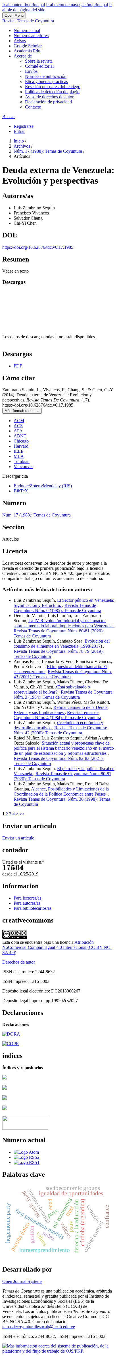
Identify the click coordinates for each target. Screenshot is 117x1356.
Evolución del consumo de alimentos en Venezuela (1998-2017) (62, 644)
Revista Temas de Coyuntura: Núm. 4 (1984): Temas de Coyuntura (57, 715)
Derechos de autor (18, 962)
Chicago (21, 441)
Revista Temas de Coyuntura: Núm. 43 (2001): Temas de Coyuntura (63, 674)
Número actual (27, 30)
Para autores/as (27, 903)
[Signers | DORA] (11, 1034)
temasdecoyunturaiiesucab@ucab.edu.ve (38, 1326)
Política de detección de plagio (52, 91)
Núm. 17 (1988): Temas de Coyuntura (48, 151)
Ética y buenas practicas (46, 81)
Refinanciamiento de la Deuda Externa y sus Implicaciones (61, 710)
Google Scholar (28, 45)
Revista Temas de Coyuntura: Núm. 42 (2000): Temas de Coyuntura (60, 730)
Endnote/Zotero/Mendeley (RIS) (43, 485)
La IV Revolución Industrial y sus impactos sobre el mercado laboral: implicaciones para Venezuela (64, 623)
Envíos (31, 71)
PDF (18, 366)
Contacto (33, 107)
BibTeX (21, 490)
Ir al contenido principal (23, 4)
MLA (19, 456)
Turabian (22, 461)
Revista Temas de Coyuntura (28, 20)
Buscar (8, 116)
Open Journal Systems (22, 1281)
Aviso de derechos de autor (49, 96)
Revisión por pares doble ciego (52, 86)
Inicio (19, 141)
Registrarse (24, 126)
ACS (18, 425)
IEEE (19, 451)
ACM (19, 420)
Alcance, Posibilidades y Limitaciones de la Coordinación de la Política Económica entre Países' (61, 791)
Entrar (19, 131)
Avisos (20, 40)
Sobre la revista (39, 61)
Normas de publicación (45, 76)
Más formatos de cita (22, 411)
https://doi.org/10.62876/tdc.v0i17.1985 (37, 247)
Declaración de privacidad (48, 101)
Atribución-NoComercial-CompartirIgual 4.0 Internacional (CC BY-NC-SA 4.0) (57, 947)
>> (22, 813)
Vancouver (23, 466)
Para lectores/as (27, 898)
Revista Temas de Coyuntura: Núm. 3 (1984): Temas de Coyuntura (64, 695)
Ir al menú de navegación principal (77, 4)
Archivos (22, 146)
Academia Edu (27, 50)
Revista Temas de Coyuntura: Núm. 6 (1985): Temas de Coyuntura (57, 608)
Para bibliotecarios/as (32, 908)
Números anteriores (31, 35)
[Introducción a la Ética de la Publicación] (10, 1043)
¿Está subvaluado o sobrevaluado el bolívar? (52, 689)
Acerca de (23, 56)
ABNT (20, 435)
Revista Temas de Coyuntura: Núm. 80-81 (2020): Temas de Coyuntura (62, 776)
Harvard (21, 446)
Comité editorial (39, 66)
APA (18, 430)
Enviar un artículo (18, 838)
